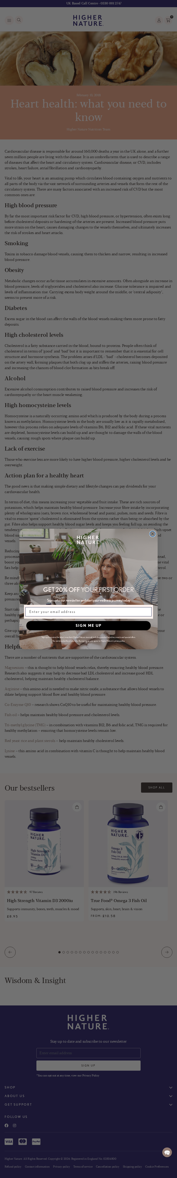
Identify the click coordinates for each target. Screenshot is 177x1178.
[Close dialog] (152, 534)
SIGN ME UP (89, 625)
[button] (167, 1152)
